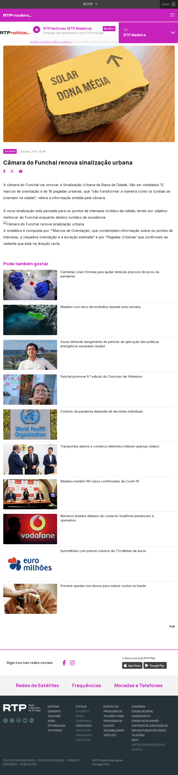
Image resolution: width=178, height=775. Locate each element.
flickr (31, 720)
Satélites (110, 735)
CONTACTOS (111, 706)
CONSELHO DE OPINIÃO (145, 721)
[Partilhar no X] (12, 171)
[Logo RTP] (22, 708)
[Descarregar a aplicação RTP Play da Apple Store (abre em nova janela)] (132, 665)
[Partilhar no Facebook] (4, 171)
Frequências (86, 685)
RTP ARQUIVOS (56, 725)
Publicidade (28, 764)
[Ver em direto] (15, 32)
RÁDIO (51, 721)
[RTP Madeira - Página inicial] (15, 15)
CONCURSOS (83, 725)
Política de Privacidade (19, 760)
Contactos (83, 740)
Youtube (25, 720)
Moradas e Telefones (138, 685)
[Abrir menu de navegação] (174, 15)
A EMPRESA (138, 706)
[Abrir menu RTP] (89, 4)
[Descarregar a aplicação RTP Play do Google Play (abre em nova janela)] (155, 665)
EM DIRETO (82, 711)
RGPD (135, 740)
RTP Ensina (55, 730)
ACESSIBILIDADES (114, 730)
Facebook (5, 720)
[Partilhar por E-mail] (20, 171)
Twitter (12, 720)
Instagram (18, 720)
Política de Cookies (51, 760)
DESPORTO (54, 711)
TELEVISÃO (54, 716)
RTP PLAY (81, 706)
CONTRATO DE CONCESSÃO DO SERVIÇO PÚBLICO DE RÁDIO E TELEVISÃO (150, 730)
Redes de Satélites (37, 685)
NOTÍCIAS (53, 706)
